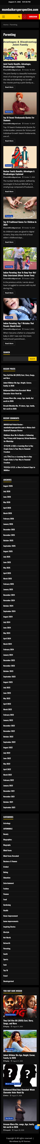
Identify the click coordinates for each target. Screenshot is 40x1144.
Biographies (7, 839)
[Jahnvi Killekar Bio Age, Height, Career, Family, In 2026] (20, 1041)
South (5, 954)
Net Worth (7, 937)
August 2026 (8, 486)
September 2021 (9, 807)
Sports (5, 959)
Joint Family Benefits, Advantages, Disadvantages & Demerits (20, 50)
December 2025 (9, 529)
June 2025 (7, 562)
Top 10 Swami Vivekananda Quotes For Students (20, 103)
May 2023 (6, 698)
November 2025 (9, 535)
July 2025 (6, 556)
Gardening (7, 905)
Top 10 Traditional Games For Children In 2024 (20, 208)
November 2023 (9, 665)
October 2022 (8, 736)
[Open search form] (19, 17)
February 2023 (8, 714)
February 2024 (8, 649)
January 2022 (8, 785)
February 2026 (8, 518)
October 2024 (8, 605)
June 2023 (7, 693)
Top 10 (5, 970)
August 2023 (8, 682)
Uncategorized (8, 981)
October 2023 (8, 671)
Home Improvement (10, 915)
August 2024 (8, 616)
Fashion (6, 888)
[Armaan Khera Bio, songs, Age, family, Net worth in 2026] (20, 1110)
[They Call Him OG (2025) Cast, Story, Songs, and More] (20, 1006)
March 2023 (7, 709)
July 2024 (6, 622)
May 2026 (6, 502)
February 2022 (8, 780)
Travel (5, 975)
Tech (5, 964)
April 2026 (7, 507)
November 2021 (9, 796)
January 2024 (8, 655)
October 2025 (8, 540)
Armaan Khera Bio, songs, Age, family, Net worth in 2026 (18, 1125)
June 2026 (7, 496)
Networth (6, 943)
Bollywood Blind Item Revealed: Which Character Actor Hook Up (19, 1091)
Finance (6, 894)
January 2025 (8, 589)
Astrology (6, 823)
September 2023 (9, 676)
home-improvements (10, 921)
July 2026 (6, 491)
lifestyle (6, 932)
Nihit (6, 1095)
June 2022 (7, 758)
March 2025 (7, 578)
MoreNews (13, 1141)
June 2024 (7, 627)
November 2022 (9, 731)
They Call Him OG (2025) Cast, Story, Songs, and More (18, 1022)
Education (6, 877)
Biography (7, 845)
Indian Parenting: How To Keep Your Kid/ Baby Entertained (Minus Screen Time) (20, 258)
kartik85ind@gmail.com (13, 70)
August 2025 (8, 551)
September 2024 (9, 611)
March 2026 (7, 513)
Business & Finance (10, 861)
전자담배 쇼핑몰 (10, 446)
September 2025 (9, 546)
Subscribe (33, 16)
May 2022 (6, 763)
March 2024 (7, 644)
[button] (3, 16)
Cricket (6, 866)
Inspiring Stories (9, 926)
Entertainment (8, 883)
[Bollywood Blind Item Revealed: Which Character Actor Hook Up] (20, 1075)
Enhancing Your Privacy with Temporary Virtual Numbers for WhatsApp (20, 438)
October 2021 (8, 802)
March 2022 (7, 774)
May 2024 (6, 633)
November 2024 (9, 600)
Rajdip (7, 1026)
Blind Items (7, 850)
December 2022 (9, 725)
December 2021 (9, 791)
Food (5, 899)
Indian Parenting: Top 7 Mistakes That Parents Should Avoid (20, 309)
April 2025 (7, 573)
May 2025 (6, 567)
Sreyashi (8, 1130)
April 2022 (7, 769)
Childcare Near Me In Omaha (14, 435)
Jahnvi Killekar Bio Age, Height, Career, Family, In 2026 (19, 1056)
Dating (5, 872)
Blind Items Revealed (11, 856)
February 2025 (8, 584)
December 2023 (9, 660)
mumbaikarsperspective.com (20, 9)
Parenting (9, 58)
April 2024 (7, 638)
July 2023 (6, 687)
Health (5, 910)
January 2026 (8, 524)
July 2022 (6, 753)
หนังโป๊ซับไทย (9, 456)
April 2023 (7, 703)
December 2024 (9, 595)
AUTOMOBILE (7, 828)
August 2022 (8, 747)
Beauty (5, 834)
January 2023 (8, 720)
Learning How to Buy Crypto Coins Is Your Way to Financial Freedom (18, 449)
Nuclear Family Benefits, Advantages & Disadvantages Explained (20, 157)
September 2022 (9, 742)
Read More (10, 87)
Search (6, 352)
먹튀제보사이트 (9, 467)
